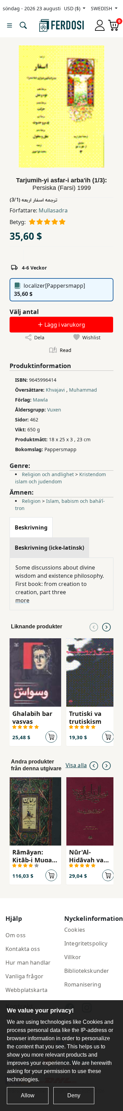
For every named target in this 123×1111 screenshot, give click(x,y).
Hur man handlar (28, 962)
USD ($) (73, 8)
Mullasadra (53, 210)
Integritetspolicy (85, 943)
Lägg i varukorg (64, 324)
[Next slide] (106, 626)
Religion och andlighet (48, 474)
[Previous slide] (93, 626)
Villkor (72, 957)
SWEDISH (102, 8)
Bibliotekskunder (86, 971)
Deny (73, 1095)
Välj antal (24, 312)
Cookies (74, 929)
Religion (31, 501)
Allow (28, 1095)
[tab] (31, 527)
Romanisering (82, 984)
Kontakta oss (22, 949)
